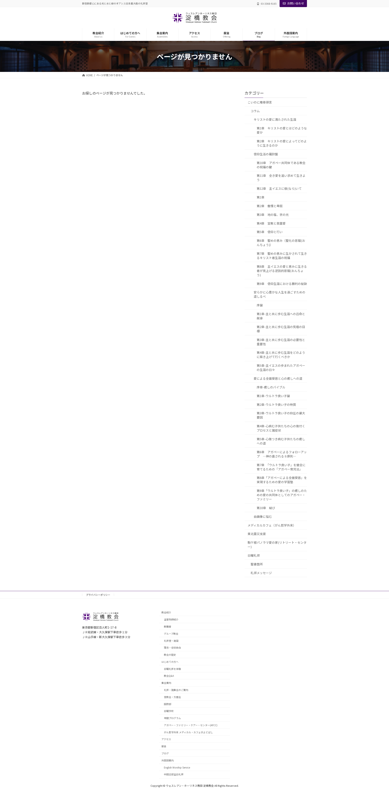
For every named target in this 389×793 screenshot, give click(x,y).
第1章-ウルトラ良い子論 (273, 395)
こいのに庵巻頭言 (260, 102)
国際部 (167, 704)
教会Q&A (169, 675)
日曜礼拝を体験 (172, 668)
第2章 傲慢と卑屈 (270, 206)
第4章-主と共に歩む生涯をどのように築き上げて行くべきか (281, 354)
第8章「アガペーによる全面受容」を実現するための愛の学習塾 (282, 479)
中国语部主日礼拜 (173, 774)
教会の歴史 (170, 654)
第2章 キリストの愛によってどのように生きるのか (282, 143)
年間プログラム (172, 718)
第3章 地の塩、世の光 (273, 214)
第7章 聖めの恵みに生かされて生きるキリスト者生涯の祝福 (282, 255)
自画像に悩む (263, 516)
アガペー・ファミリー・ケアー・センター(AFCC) (190, 725)
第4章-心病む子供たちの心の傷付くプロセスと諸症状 (281, 428)
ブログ (165, 753)
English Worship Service (177, 767)
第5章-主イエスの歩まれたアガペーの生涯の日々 (281, 367)
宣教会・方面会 (172, 696)
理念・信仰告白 (172, 647)
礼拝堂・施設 (171, 640)
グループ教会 (171, 633)
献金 (163, 746)
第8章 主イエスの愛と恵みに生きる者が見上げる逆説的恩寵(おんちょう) (282, 270)
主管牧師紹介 (171, 619)
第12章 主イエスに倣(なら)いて (279, 188)
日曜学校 (169, 711)
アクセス (166, 739)
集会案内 (166, 682)
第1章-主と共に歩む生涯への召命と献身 (281, 316)
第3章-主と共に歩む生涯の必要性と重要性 (281, 341)
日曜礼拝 (254, 555)
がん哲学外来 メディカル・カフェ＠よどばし (188, 732)
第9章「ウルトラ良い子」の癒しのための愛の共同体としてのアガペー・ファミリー (282, 494)
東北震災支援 (257, 534)
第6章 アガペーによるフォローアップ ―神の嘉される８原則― (282, 454)
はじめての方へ (169, 661)
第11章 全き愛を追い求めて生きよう (281, 177)
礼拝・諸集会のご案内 (176, 690)
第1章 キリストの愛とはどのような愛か (282, 130)
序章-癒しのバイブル (271, 387)
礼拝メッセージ (261, 572)
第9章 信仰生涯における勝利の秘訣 (282, 283)
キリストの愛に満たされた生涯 (275, 119)
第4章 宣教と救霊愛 (271, 223)
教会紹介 (166, 612)
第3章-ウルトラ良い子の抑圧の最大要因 (281, 415)
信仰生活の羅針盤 (266, 154)
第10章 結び (266, 508)
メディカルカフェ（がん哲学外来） (272, 525)
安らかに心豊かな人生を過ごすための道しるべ (279, 294)
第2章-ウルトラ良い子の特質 (276, 404)
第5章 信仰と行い (270, 232)
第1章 (260, 197)
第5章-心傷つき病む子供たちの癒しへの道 (281, 441)
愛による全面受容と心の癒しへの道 (278, 378)
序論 (260, 305)
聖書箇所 (257, 564)
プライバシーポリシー (98, 594)
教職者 (167, 626)
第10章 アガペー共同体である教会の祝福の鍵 (281, 164)
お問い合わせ (295, 3)
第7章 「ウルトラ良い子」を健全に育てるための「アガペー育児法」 (281, 467)
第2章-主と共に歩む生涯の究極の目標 (281, 328)
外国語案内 (167, 760)
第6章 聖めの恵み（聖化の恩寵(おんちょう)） (281, 242)
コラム (255, 111)
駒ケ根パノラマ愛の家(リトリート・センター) (277, 544)
